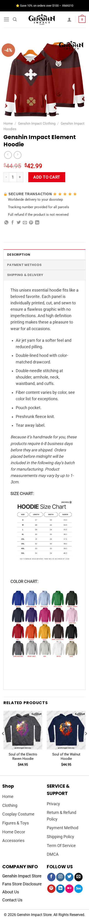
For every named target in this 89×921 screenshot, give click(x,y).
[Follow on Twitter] (69, 877)
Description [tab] (18, 254)
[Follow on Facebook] (51, 877)
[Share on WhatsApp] (6, 223)
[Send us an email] (78, 877)
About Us (10, 892)
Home (8, 123)
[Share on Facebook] (12, 223)
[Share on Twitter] (19, 223)
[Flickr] (69, 888)
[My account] (69, 19)
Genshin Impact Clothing (36, 123)
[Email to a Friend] (25, 223)
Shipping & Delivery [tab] (25, 275)
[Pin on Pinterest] (31, 223)
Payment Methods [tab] (24, 265)
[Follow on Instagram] (60, 877)
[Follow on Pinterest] (51, 888)
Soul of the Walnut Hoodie (66, 756)
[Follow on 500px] (78, 888)
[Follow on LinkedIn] (60, 888)
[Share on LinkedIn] (37, 223)
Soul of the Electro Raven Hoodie (23, 756)
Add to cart (46, 177)
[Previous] (3, 742)
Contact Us (12, 900)
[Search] (15, 19)
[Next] (86, 742)
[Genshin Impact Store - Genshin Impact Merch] (42, 19)
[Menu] (6, 19)
